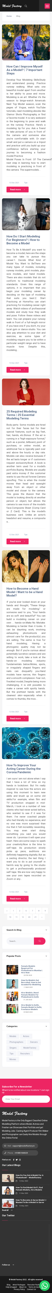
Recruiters (25, 1053)
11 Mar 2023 (28, 987)
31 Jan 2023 (27, 1000)
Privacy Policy (19, 1289)
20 (29, 917)
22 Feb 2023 (27, 975)
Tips (25, 183)
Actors (26, 1036)
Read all (5, 1210)
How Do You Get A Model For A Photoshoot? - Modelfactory (29, 1176)
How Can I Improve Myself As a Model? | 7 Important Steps (24, 70)
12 (23, 917)
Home (9, 16)
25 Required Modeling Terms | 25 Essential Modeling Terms (21, 415)
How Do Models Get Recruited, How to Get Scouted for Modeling (31, 982)
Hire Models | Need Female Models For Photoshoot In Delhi (30, 995)
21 (36, 917)
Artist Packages (19, 1285)
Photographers (16, 1042)
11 (16, 917)
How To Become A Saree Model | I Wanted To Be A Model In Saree (31, 1201)
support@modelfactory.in (23, 1146)
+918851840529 (21, 1153)
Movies (13, 1059)
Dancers (34, 1042)
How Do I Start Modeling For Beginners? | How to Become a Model (23, 240)
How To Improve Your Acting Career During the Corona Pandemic (23, 769)
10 (10, 917)
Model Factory (29, 1048)
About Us (22, 1287)
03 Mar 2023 (28, 1012)
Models (13, 1036)
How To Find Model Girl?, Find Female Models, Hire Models (29, 1188)
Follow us (6, 1265)
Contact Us (31, 1289)
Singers (13, 1048)
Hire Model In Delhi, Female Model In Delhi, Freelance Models (31, 1007)
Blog (8, 1285)
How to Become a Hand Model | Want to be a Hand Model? (24, 592)
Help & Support (11, 1287)
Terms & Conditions (36, 1287)
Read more (15, 189)
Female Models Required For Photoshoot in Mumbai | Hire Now (31, 969)
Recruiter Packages (35, 1285)
